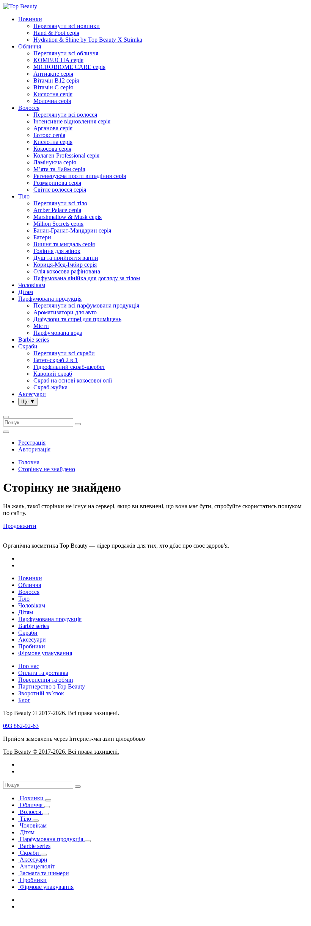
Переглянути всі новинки (66, 26)
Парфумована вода (57, 332)
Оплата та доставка (43, 673)
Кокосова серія (52, 148)
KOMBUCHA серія (58, 60)
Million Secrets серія (58, 223)
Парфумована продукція (50, 298)
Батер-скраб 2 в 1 (55, 360)
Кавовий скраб (52, 373)
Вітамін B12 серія (56, 80)
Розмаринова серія (57, 183)
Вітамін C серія (53, 87)
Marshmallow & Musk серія (67, 217)
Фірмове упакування (45, 653)
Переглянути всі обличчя (65, 53)
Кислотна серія (52, 94)
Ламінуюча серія (54, 162)
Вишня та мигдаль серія (64, 244)
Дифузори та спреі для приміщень (77, 319)
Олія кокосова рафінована (66, 271)
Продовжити (19, 526)
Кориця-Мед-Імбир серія (65, 264)
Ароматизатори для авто (65, 312)
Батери (42, 237)
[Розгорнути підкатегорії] (48, 800)
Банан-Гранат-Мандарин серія (72, 230)
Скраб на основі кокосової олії (72, 380)
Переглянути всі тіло (60, 203)
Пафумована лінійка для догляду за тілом (86, 278)
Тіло (24, 196)
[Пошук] (78, 786)
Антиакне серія (53, 73)
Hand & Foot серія (56, 33)
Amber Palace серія (57, 210)
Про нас (28, 666)
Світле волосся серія (59, 189)
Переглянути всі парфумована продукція (86, 305)
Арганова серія (52, 128)
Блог (24, 700)
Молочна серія (52, 101)
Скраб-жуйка (50, 387)
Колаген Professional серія (66, 155)
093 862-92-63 (21, 726)
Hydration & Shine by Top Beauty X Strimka (87, 39)
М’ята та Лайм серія (59, 169)
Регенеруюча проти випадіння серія (79, 176)
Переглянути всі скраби (64, 353)
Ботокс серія (49, 135)
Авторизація (34, 449)
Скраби (28, 346)
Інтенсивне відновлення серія (71, 121)
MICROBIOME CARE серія (69, 67)
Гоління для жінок (56, 251)
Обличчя (29, 46)
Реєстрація (32, 442)
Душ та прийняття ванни (65, 258)
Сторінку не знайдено (46, 469)
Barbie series (33, 339)
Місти (41, 326)
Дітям (25, 292)
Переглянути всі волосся (65, 114)
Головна (28, 462)
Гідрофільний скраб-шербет (69, 367)
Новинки (30, 19)
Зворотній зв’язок (41, 693)
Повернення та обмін (45, 679)
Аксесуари (32, 394)
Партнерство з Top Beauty (51, 686)
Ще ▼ (28, 401)
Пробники (31, 646)
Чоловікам (31, 285)
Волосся (28, 108)
